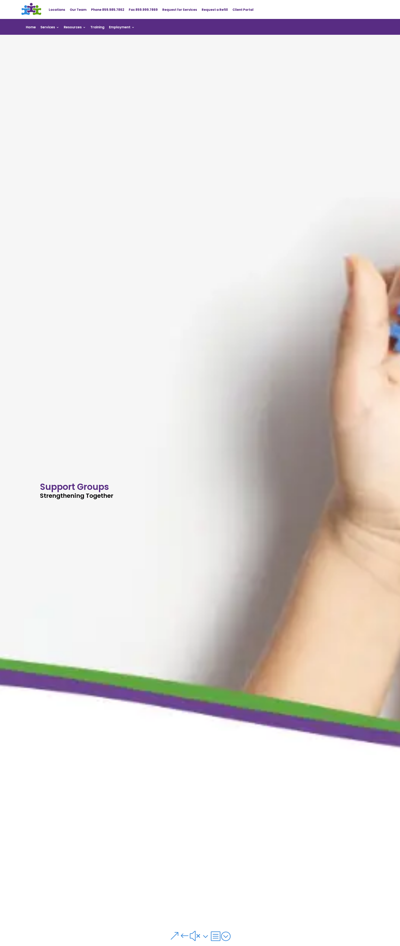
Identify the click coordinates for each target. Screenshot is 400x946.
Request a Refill (215, 9)
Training (97, 28)
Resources (73, 28)
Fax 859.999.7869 (143, 9)
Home (31, 28)
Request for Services (179, 9)
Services (47, 28)
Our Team (78, 9)
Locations (57, 9)
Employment (119, 28)
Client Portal (243, 9)
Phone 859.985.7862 (107, 9)
